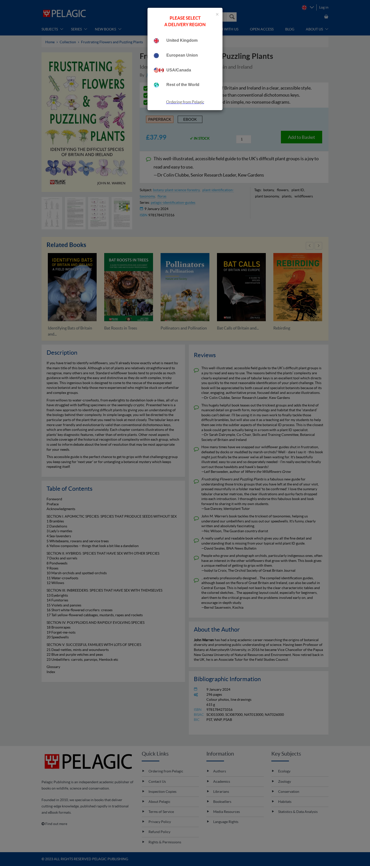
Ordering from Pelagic (185, 102)
